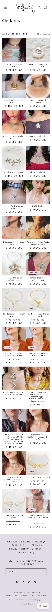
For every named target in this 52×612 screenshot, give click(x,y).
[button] (5, 7)
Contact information (27, 604)
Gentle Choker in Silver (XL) (13, 279)
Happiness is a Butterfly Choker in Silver (14, 479)
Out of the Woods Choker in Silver (13, 354)
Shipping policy (38, 600)
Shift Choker (38, 206)
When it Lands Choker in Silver (13, 137)
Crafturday (24, 592)
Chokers (26, 541)
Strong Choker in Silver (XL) (38, 279)
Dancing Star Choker (14, 172)
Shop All (12, 541)
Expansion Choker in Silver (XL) (38, 65)
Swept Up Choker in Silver (13, 207)
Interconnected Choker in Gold (14, 243)
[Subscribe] (43, 571)
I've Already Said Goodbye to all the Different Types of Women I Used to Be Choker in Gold (38, 397)
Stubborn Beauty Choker (38, 136)
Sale (25, 545)
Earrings (40, 541)
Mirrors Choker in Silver (38, 101)
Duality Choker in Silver (14, 517)
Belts (15, 545)
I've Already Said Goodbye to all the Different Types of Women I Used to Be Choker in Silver (13, 439)
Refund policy (22, 596)
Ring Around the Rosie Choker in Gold (38, 243)
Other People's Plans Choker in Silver (13, 394)
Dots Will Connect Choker (14, 65)
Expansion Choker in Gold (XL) (14, 101)
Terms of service (17, 600)
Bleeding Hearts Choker (38, 172)
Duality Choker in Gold (38, 477)
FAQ (32, 553)
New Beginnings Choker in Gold (38, 315)
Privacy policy (39, 596)
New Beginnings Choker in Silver (14, 315)
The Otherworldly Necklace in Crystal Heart (38, 518)
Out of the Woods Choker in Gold (38, 354)
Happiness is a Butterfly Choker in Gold (38, 437)
